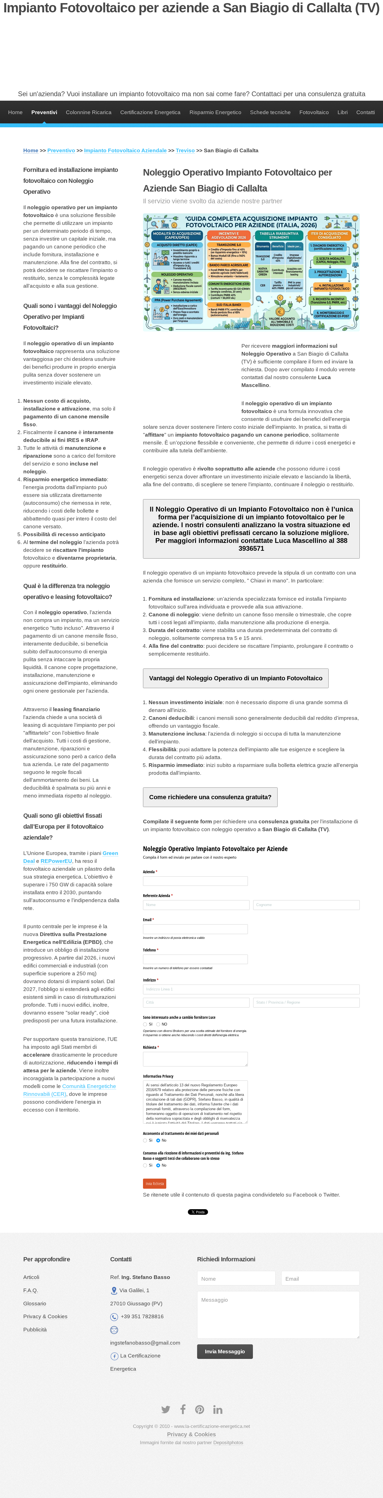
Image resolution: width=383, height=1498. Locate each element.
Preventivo (61, 150)
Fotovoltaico (314, 112)
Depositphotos (228, 1442)
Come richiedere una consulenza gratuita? (210, 797)
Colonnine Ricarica (89, 112)
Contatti (365, 112)
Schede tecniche (270, 112)
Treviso (185, 150)
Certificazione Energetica (150, 112)
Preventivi (44, 112)
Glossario (34, 1303)
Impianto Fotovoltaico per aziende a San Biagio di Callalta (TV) (191, 7)
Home (15, 112)
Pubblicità (35, 1330)
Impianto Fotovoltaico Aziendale (125, 150)
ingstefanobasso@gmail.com (145, 1343)
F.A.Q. (30, 1290)
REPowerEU (56, 861)
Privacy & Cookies (45, 1316)
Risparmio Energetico (215, 112)
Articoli (31, 1277)
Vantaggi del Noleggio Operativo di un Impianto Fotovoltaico (235, 678)
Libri (343, 112)
